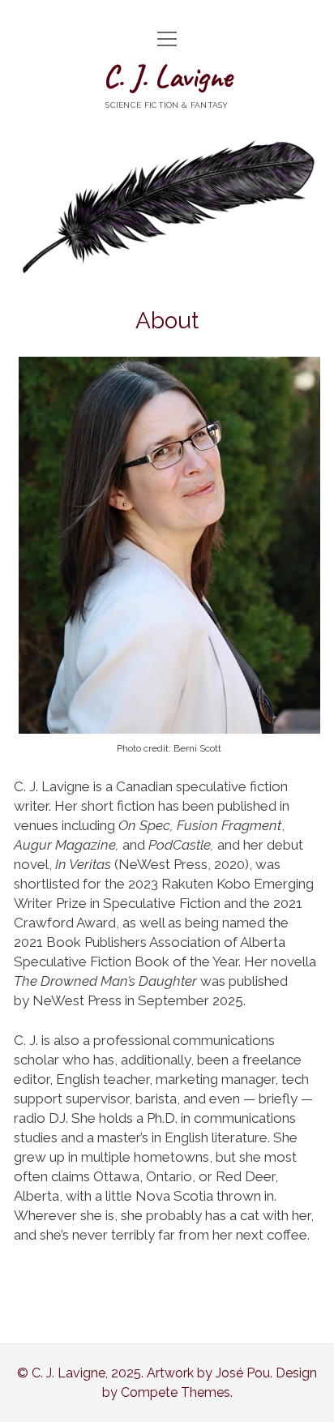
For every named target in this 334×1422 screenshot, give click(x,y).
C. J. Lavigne (167, 77)
